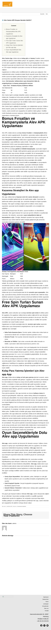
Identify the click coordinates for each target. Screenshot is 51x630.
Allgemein (15, 506)
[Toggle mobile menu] (47, 2)
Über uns (46, 608)
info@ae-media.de (43, 618)
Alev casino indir (19, 354)
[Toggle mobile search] (45, 2)
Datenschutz (45, 599)
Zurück (42, 14)
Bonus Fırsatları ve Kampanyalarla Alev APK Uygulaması (13, 31)
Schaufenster (45, 606)
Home (47, 601)
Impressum (45, 597)
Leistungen (45, 603)
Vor (47, 14)
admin (5, 506)
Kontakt (46, 610)
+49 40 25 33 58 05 (42, 621)
